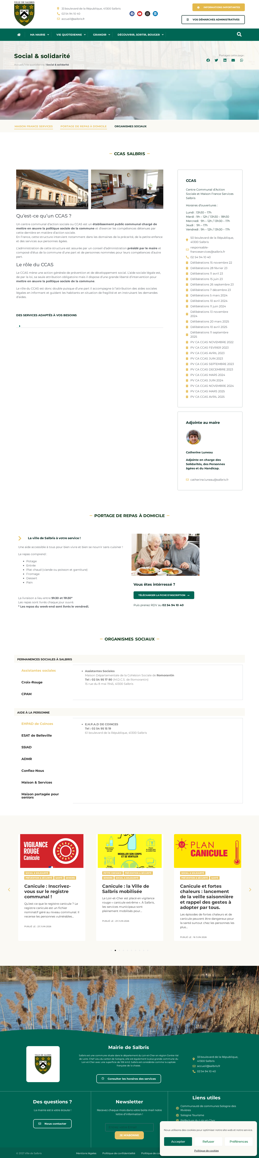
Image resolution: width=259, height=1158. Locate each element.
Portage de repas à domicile (84, 126)
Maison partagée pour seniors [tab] (40, 795)
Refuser (208, 1141)
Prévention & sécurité (38, 878)
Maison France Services (34, 126)
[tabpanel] (158, 677)
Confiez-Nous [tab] (32, 771)
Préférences (239, 1141)
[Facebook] (132, 13)
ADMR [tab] (26, 759)
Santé (59, 878)
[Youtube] (139, 13)
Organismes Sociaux (130, 126)
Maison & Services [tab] (36, 782)
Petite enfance (112, 873)
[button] (208, 60)
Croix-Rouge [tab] (31, 682)
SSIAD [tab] (26, 747)
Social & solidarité (36, 873)
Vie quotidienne (34, 64)
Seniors (70, 878)
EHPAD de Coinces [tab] (37, 724)
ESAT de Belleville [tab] (36, 735)
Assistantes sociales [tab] (38, 670)
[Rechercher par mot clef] (239, 34)
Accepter (178, 1141)
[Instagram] (147, 13)
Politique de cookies (206, 1150)
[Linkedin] (155, 13)
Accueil (18, 64)
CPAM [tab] (26, 694)
